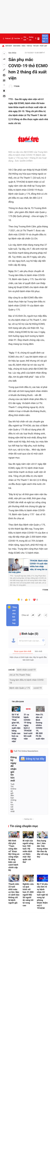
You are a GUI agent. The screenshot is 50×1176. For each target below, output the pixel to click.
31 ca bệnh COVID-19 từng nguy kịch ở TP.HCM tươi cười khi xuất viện (28, 726)
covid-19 (37, 688)
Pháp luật (43, 46)
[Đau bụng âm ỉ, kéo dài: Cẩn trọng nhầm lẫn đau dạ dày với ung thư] (42, 834)
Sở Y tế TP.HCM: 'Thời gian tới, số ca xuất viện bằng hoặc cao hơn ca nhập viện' (16, 728)
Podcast (8, 38)
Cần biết (25, 38)
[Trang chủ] (3, 46)
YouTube (17, 38)
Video (23, 46)
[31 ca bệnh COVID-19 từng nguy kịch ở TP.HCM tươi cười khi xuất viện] (28, 709)
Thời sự (29, 46)
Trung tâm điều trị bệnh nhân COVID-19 (26, 681)
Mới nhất (8, 46)
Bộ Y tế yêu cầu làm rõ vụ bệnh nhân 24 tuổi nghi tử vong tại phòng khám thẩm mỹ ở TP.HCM (42, 896)
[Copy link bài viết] (39, 615)
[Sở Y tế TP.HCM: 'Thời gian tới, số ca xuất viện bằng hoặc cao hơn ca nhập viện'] (16, 709)
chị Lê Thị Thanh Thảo (19, 675)
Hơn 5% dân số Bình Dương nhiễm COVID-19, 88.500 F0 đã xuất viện (40, 726)
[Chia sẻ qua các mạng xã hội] (46, 615)
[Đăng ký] (32, 759)
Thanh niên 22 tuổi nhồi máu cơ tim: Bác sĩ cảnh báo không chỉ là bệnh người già (13, 893)
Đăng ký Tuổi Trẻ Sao (45, 38)
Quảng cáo (31, 38)
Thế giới (36, 46)
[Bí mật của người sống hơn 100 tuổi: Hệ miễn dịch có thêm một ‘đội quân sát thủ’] (28, 834)
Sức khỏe (12, 53)
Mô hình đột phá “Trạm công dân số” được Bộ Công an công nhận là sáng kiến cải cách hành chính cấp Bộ (13, 855)
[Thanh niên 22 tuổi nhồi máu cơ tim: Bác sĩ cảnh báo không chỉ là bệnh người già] (13, 878)
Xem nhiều (16, 46)
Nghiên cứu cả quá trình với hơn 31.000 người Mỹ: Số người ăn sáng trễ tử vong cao (28, 895)
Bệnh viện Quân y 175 (19, 688)
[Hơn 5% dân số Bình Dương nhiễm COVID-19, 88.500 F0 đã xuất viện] (40, 709)
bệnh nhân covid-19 (26, 669)
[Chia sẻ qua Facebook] (33, 615)
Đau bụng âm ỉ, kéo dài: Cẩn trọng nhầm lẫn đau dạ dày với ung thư (42, 848)
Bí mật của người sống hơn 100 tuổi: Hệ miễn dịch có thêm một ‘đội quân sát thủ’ (28, 851)
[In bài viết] (4, 96)
